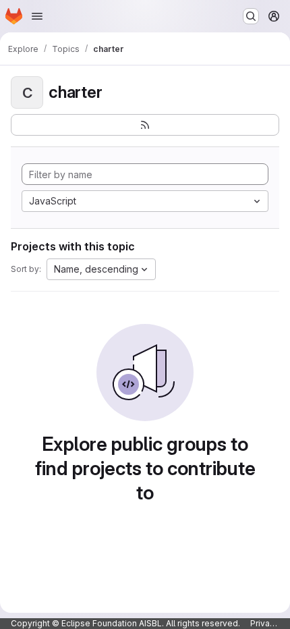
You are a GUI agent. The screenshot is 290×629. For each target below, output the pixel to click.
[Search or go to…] (251, 16)
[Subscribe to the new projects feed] (145, 125)
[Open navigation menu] (37, 16)
